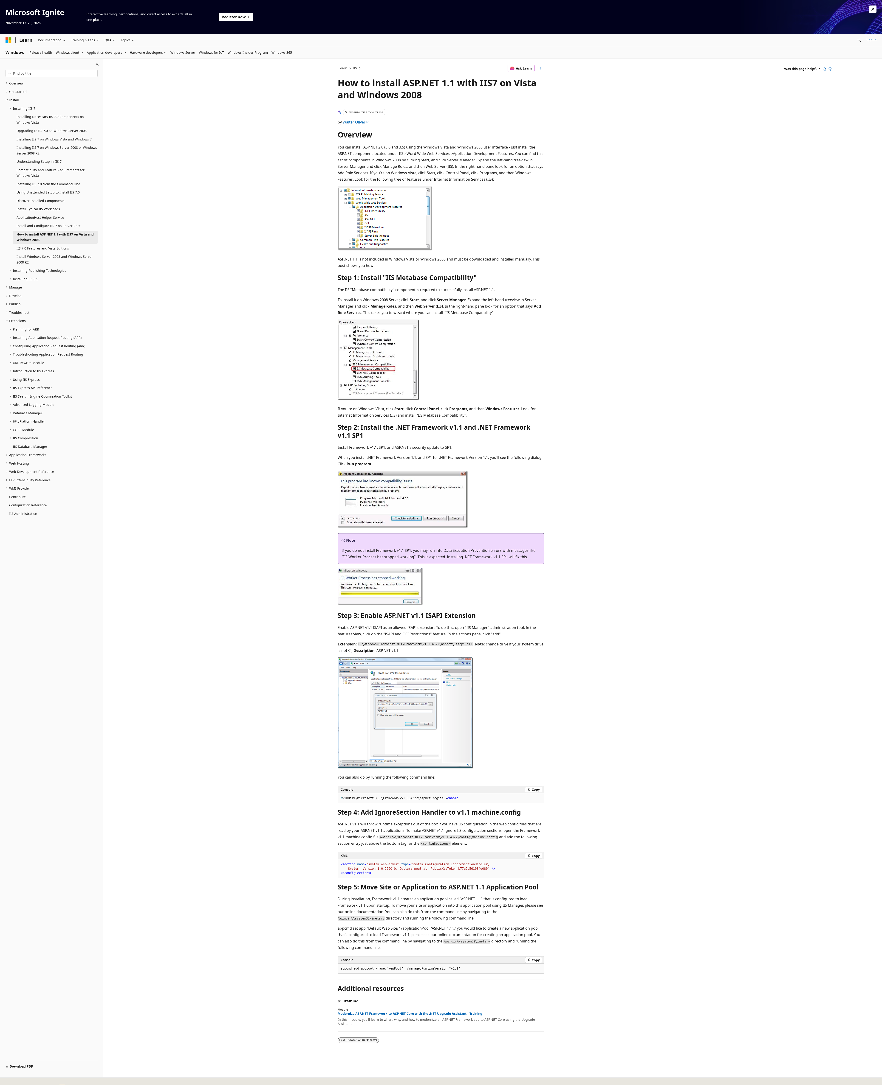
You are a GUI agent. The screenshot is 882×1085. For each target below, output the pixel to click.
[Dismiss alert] (872, 9)
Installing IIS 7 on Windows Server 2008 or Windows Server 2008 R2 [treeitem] (57, 150)
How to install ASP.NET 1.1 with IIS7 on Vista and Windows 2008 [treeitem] (55, 237)
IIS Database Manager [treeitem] (30, 446)
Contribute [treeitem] (17, 497)
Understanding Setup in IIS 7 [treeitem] (39, 161)
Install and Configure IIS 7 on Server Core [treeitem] (49, 226)
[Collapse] (97, 64)
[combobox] (52, 73)
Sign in (871, 40)
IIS (355, 68)
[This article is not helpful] (830, 69)
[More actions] (540, 68)
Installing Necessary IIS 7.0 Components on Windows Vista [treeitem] (50, 120)
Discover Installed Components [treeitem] (41, 201)
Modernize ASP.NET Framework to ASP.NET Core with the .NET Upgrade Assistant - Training (410, 1014)
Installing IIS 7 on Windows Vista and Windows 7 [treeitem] (54, 139)
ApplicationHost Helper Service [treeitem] (40, 217)
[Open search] (859, 40)
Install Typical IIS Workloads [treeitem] (38, 209)
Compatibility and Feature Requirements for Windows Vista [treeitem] (51, 173)
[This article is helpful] (824, 69)
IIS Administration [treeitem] (23, 513)
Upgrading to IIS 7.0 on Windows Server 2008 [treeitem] (52, 131)
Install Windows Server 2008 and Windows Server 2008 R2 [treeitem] (55, 259)
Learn (343, 68)
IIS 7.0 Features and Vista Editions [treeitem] (43, 248)
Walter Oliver (354, 122)
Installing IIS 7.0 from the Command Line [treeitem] (48, 184)
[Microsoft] (8, 40)
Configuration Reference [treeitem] (28, 505)
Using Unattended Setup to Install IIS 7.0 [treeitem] (48, 192)
